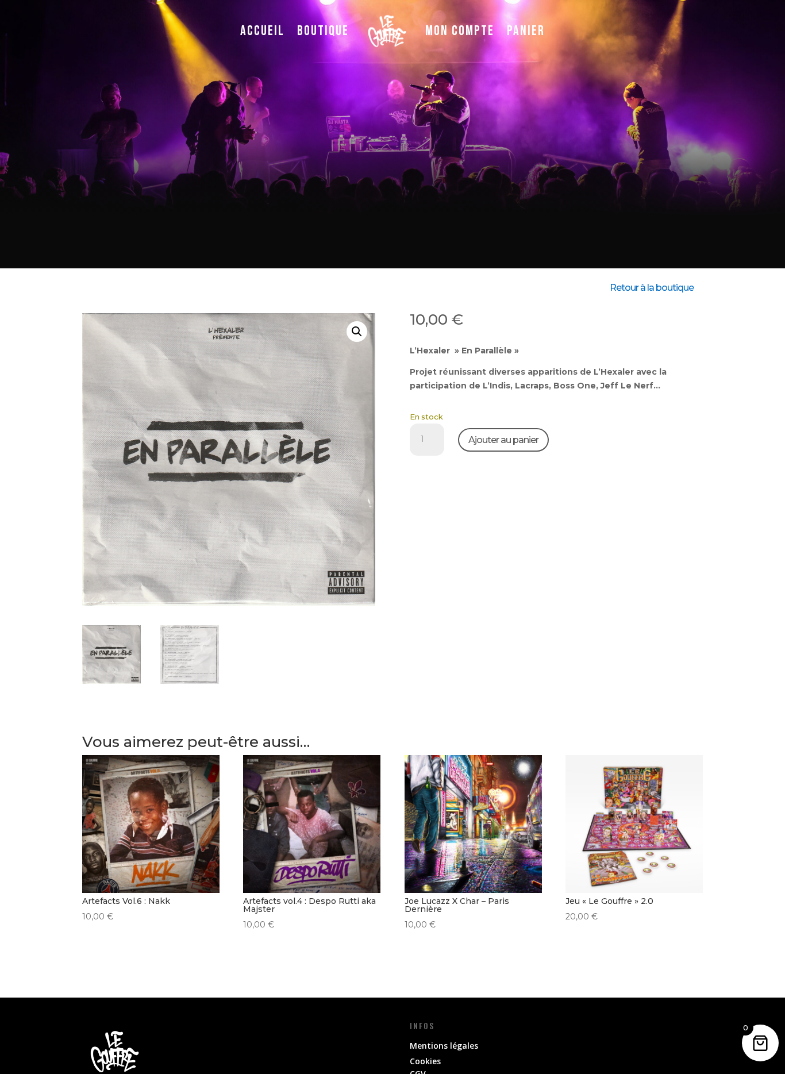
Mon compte (459, 30)
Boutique (323, 30)
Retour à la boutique (652, 287)
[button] (357, 331)
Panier (526, 30)
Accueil (262, 30)
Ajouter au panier (503, 439)
